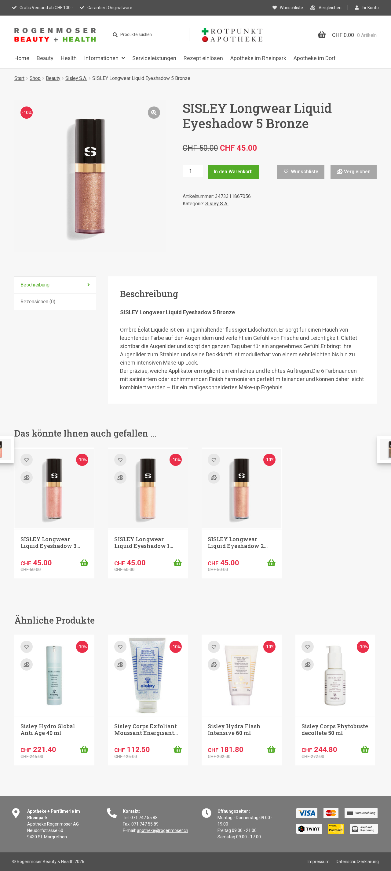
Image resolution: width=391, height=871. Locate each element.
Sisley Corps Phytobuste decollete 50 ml (334, 729)
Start (19, 78)
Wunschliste (291, 7)
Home (21, 58)
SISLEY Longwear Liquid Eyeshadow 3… (50, 542)
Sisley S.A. (76, 78)
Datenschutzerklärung (357, 861)
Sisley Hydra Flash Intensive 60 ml (234, 729)
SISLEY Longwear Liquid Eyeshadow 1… (143, 542)
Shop (35, 78)
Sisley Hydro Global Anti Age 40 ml (47, 729)
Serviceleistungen (154, 58)
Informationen (101, 58)
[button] (154, 112)
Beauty (45, 58)
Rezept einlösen (203, 58)
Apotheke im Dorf (315, 58)
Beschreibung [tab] (34, 285)
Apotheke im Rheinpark (258, 58)
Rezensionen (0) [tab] (37, 301)
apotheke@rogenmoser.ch (162, 830)
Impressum (319, 861)
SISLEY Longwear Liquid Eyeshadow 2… (238, 542)
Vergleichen (330, 7)
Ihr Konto (370, 7)
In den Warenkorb (233, 172)
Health (69, 58)
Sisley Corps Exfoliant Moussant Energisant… (146, 729)
